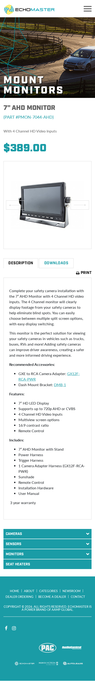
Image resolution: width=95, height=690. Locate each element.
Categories (48, 591)
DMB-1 (60, 384)
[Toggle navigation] (88, 9)
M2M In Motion (49, 663)
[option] (47, 205)
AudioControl (72, 648)
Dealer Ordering (19, 596)
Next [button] (80, 205)
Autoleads (73, 663)
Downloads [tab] (56, 263)
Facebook (6, 628)
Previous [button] (15, 205)
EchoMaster (24, 663)
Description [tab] (20, 263)
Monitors (15, 554)
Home (14, 591)
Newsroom (71, 591)
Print (86, 272)
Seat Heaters (18, 564)
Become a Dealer (52, 596)
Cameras (14, 534)
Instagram (13, 628)
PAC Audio (47, 648)
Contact (78, 596)
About (29, 591)
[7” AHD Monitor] (47, 205)
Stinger (23, 648)
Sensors (13, 544)
